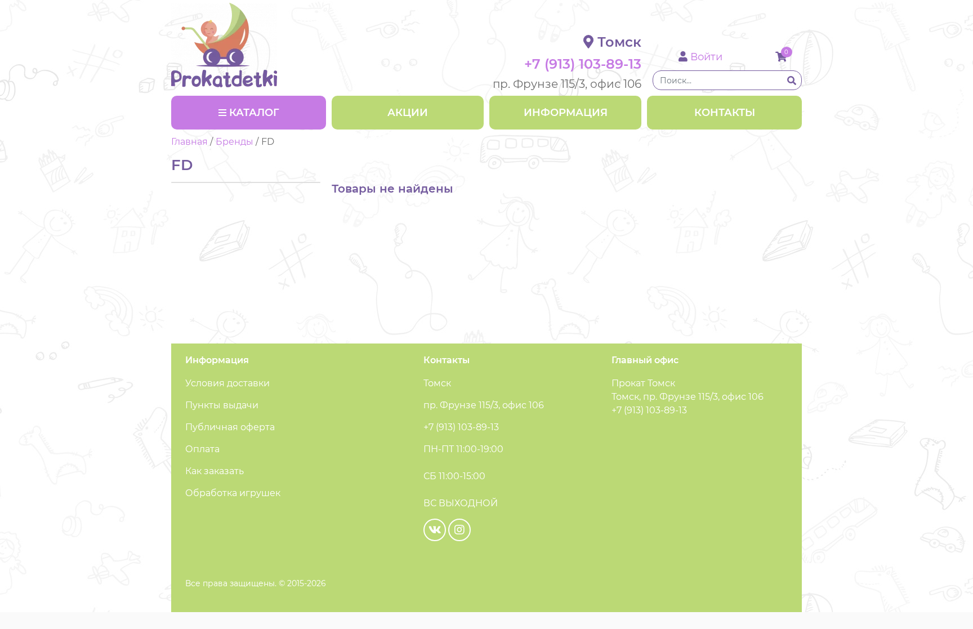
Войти (705, 57)
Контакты (724, 112)
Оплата (202, 449)
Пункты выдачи (221, 405)
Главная (189, 141)
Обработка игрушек (232, 493)
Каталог (254, 112)
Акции (407, 112)
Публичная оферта (230, 427)
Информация (566, 112)
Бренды (234, 141)
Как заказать (214, 471)
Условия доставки (227, 383)
